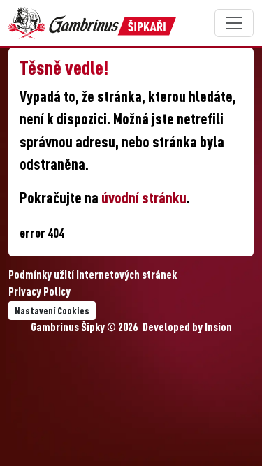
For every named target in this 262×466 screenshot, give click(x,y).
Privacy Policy (39, 292)
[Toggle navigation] (234, 23)
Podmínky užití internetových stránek (92, 276)
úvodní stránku (144, 199)
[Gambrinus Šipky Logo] (92, 23)
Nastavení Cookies (52, 311)
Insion (218, 328)
